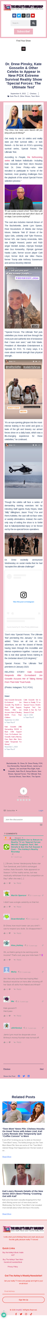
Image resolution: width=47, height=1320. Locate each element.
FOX (40, 763)
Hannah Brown (26, 766)
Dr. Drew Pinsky (31, 763)
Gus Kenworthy (13, 766)
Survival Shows (15, 777)
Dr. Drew (21, 763)
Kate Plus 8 (14, 96)
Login (40, 810)
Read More (6, 1157)
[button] (23, 49)
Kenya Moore (31, 771)
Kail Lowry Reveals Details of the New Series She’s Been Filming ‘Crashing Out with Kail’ (22, 1193)
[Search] (33, 23)
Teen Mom (35, 96)
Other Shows (25, 96)
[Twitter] (19, 16)
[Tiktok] (28, 16)
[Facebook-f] (16, 1314)
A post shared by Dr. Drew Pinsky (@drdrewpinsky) (24, 627)
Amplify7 (19, 1310)
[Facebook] (14, 16)
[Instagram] (24, 16)
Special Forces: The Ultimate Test (27, 774)
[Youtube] (33, 16)
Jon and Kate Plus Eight (25, 769)
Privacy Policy (13, 1267)
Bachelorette (12, 763)
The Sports (36, 777)
